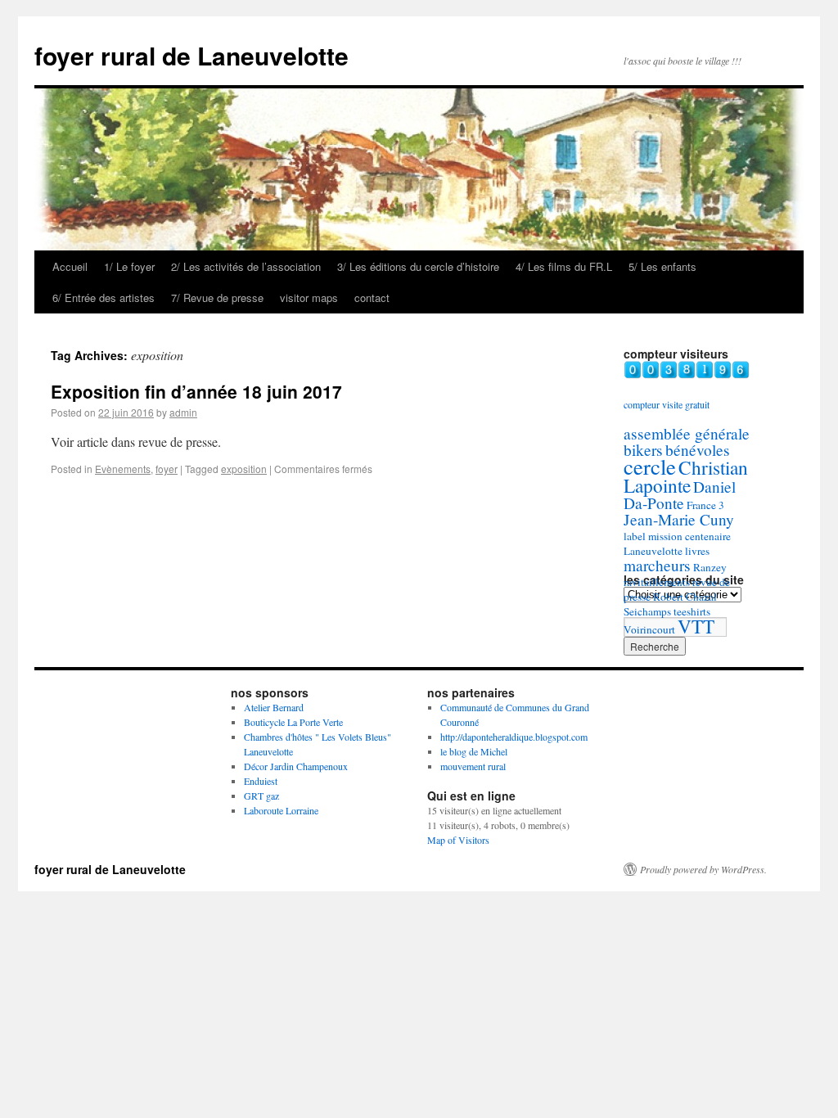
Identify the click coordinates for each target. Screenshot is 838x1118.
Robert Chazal (685, 596)
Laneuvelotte (653, 550)
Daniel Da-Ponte (680, 494)
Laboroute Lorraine (281, 810)
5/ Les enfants (662, 266)
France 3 (705, 505)
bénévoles (697, 450)
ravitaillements (657, 582)
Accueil (70, 266)
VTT (696, 626)
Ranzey (710, 567)
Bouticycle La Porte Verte (293, 721)
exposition (244, 469)
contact (372, 297)
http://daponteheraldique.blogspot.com (514, 736)
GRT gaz (261, 795)
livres (697, 550)
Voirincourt (649, 629)
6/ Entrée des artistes (103, 297)
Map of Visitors (458, 839)
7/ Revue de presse (217, 297)
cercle (650, 466)
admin (183, 412)
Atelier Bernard (274, 707)
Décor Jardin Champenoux (296, 766)
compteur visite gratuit (667, 404)
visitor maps (309, 297)
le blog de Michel (473, 751)
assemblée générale (687, 433)
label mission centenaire (677, 536)
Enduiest (260, 780)
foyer (166, 469)
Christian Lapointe (686, 476)
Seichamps (647, 611)
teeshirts (692, 611)
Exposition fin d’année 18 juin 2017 (196, 391)
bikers (643, 450)
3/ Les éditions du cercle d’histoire (418, 266)
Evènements (123, 469)
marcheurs (657, 565)
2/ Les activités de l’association (246, 266)
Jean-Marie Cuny (679, 519)
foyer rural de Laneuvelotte (191, 55)
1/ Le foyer (129, 266)
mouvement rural (473, 766)
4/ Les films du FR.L (564, 266)
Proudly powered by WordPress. (703, 869)
